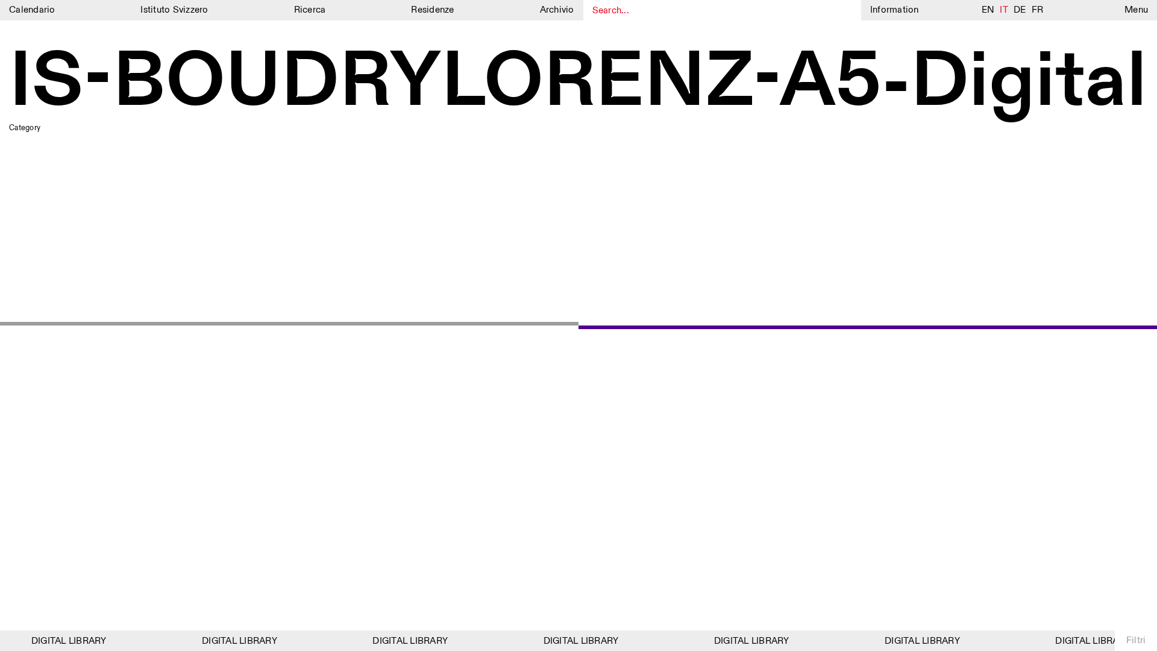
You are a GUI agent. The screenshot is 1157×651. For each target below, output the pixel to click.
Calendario (32, 10)
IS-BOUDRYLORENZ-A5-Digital (578, 83)
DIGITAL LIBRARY (64, 641)
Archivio (557, 10)
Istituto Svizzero (174, 10)
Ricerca (310, 10)
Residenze (432, 10)
